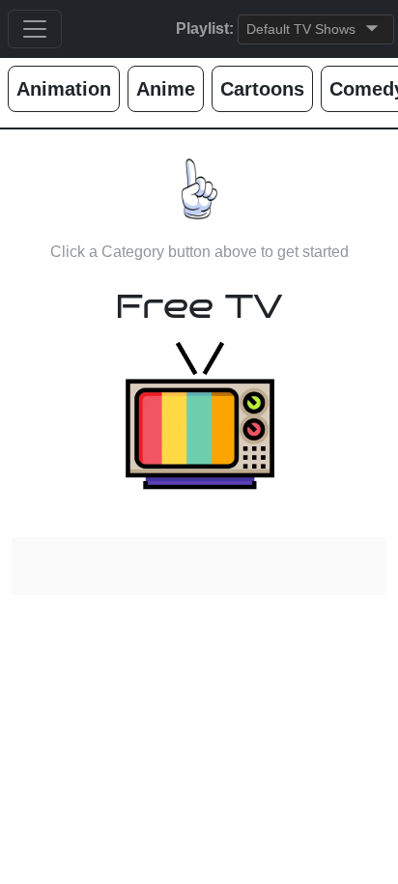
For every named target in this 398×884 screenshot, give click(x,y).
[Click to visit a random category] (199, 415)
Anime (165, 89)
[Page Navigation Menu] (35, 29)
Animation (63, 89)
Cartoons (262, 89)
